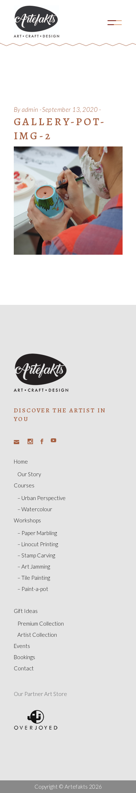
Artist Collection (37, 634)
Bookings (24, 657)
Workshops (27, 520)
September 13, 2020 (70, 109)
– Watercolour (34, 509)
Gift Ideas (26, 611)
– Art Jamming (33, 566)
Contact (24, 668)
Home (21, 461)
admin (30, 109)
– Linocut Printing (37, 544)
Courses (24, 485)
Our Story (29, 474)
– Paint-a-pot (32, 589)
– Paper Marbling (37, 533)
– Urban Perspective (41, 498)
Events (22, 646)
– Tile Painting (33, 577)
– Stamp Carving (36, 555)
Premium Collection (40, 623)
